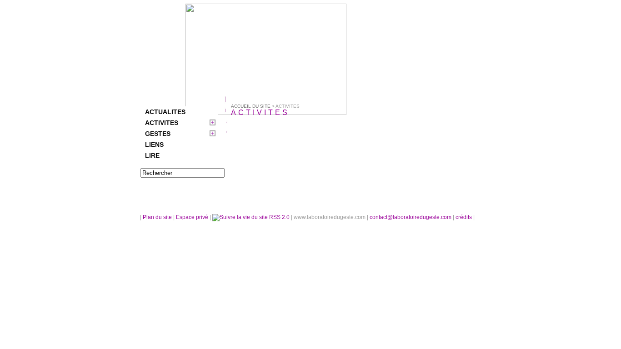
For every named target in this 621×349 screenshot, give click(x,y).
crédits (464, 217)
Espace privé (193, 217)
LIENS (154, 144)
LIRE (152, 155)
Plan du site (157, 217)
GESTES (157, 133)
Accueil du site (250, 106)
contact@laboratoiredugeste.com (411, 217)
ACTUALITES (165, 111)
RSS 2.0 (279, 217)
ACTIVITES (161, 122)
